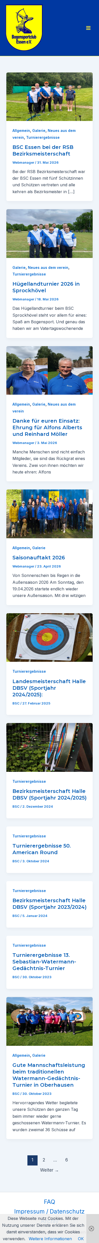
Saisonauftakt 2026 (38, 558)
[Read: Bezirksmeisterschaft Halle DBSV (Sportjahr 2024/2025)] (49, 747)
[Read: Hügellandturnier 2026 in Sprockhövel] (49, 233)
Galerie (38, 130)
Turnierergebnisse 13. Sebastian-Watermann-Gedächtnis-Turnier (44, 961)
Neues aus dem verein (48, 267)
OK (81, 1238)
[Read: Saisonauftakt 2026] (49, 513)
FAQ (49, 1201)
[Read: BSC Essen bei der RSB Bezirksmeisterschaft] (49, 96)
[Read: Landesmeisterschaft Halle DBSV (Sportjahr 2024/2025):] (49, 637)
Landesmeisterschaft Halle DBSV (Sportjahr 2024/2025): (49, 688)
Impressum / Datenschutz (49, 1211)
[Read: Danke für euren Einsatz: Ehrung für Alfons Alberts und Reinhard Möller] (49, 370)
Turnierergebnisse (43, 137)
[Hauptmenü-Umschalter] (88, 28)
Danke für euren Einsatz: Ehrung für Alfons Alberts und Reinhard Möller (47, 427)
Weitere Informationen (50, 1238)
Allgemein (21, 130)
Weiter (49, 1170)
